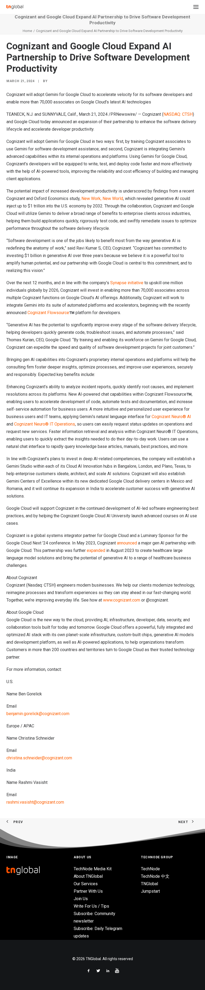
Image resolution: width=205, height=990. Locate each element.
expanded (96, 550)
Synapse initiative (126, 282)
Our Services (86, 883)
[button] (196, 7)
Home (27, 31)
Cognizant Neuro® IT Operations (44, 424)
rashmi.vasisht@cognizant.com (35, 802)
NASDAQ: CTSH (178, 114)
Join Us (81, 898)
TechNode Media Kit (93, 868)
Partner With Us (88, 891)
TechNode (150, 868)
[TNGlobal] (14, 7)
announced (127, 543)
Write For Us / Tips (91, 906)
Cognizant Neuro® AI (171, 416)
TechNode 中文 (155, 876)
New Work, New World (102, 198)
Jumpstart (150, 891)
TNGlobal (149, 883)
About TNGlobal (88, 876)
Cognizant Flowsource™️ (50, 312)
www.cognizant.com (121, 600)
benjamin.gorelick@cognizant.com (37, 713)
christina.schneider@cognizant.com (39, 757)
